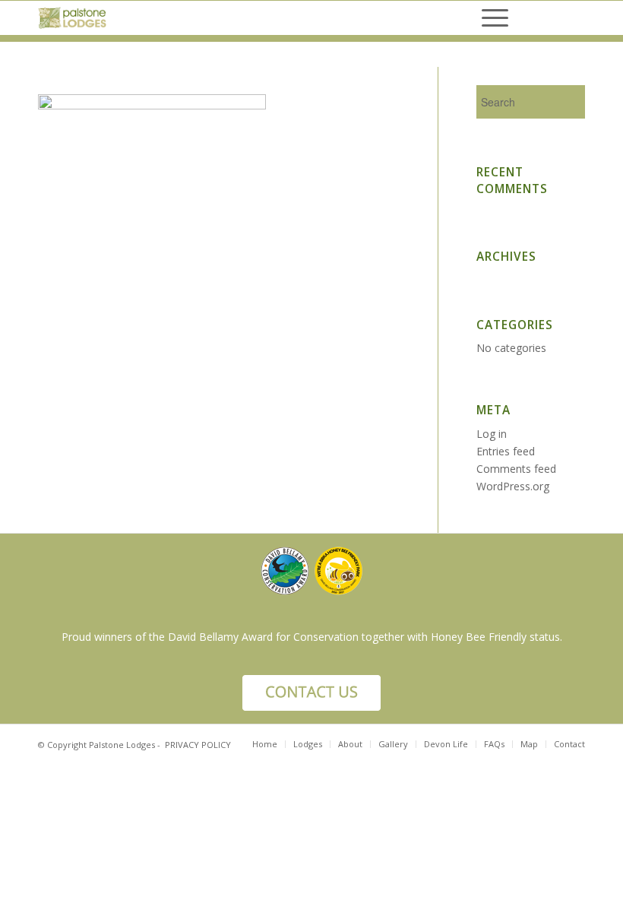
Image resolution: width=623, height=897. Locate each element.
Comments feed (516, 468)
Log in (491, 433)
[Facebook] (550, 18)
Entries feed (505, 451)
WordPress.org (512, 486)
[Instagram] (573, 18)
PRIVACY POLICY (198, 744)
